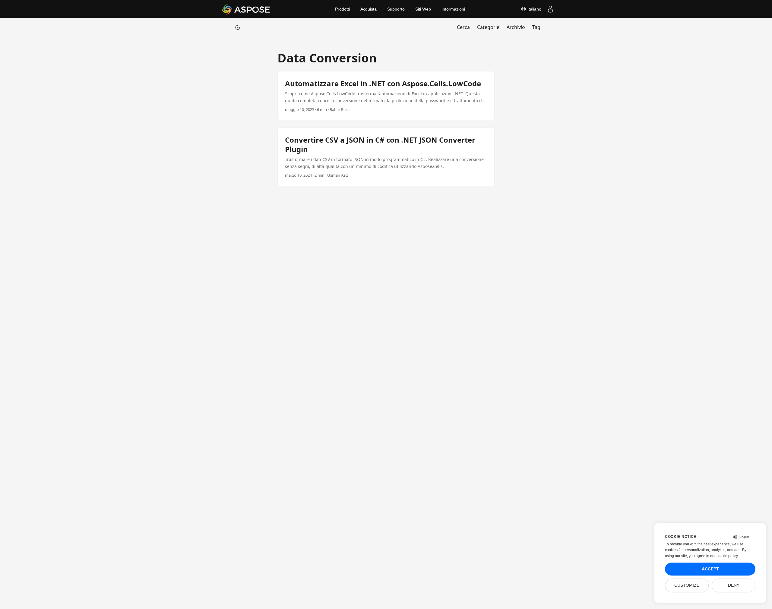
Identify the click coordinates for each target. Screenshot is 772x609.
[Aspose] (246, 9)
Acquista (368, 9)
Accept (710, 569)
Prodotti (342, 9)
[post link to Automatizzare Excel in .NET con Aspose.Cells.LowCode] (386, 95)
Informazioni (453, 9)
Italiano (533, 9)
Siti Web (423, 9)
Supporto (396, 9)
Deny (733, 585)
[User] (550, 9)
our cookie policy (724, 556)
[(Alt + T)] (237, 27)
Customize (686, 585)
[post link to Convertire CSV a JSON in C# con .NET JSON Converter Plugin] (386, 157)
